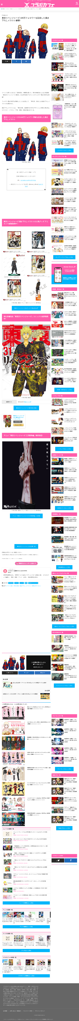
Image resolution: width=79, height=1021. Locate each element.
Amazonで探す (18, 425)
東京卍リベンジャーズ (33, 583)
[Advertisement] (26, 77)
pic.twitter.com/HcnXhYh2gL (28, 180)
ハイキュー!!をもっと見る (64, 449)
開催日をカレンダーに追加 (25, 563)
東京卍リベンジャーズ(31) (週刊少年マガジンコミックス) (18, 417)
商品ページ (27, 401)
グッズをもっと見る (26, 950)
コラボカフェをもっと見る (64, 150)
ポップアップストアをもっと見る (64, 257)
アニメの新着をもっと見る (26, 926)
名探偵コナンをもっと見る (64, 508)
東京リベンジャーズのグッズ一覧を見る (25, 308)
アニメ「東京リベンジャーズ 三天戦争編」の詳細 (26, 516)
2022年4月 (11, 583)
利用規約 (44, 1019)
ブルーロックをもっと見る (64, 769)
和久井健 (16, 585)
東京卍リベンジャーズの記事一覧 (26, 546)
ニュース (22, 583)
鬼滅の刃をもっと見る (64, 828)
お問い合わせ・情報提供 (15, 1011)
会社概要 (5, 1011)
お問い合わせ (30, 1000)
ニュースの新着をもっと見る (26, 903)
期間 (26, 583)
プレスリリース (18, 1000)
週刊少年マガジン (36, 585)
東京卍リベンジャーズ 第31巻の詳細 (26, 408)
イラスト (16, 583)
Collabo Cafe (39, 5)
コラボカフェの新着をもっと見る (26, 975)
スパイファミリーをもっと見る (64, 685)
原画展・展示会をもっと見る (64, 389)
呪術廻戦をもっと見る (64, 567)
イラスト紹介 (9, 585)
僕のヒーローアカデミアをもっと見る (64, 626)
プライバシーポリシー (40, 1011)
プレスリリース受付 (27, 1011)
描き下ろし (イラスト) (25, 585)
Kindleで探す (18, 421)
